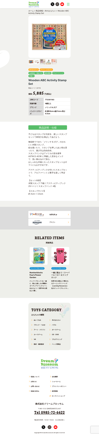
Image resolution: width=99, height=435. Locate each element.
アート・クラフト (46, 69)
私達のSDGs (35, 391)
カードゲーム (38, 334)
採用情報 (55, 391)
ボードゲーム (56, 330)
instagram (57, 4)
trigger (68, 4)
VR (35, 339)
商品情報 (39, 11)
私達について (35, 377)
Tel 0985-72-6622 (49, 412)
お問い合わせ (35, 386)
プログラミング (57, 339)
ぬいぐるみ (37, 320)
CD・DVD (55, 334)
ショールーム (56, 381)
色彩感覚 (48, 73)
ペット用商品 (56, 344)
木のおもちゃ (50, 11)
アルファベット (58, 73)
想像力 (31, 76)
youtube (62, 4)
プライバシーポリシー (59, 386)
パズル (54, 325)
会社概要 (55, 377)
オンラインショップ (58, 396)
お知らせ (34, 381)
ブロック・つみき (39, 325)
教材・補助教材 (39, 344)
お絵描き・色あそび (35, 73)
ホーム (31, 11)
